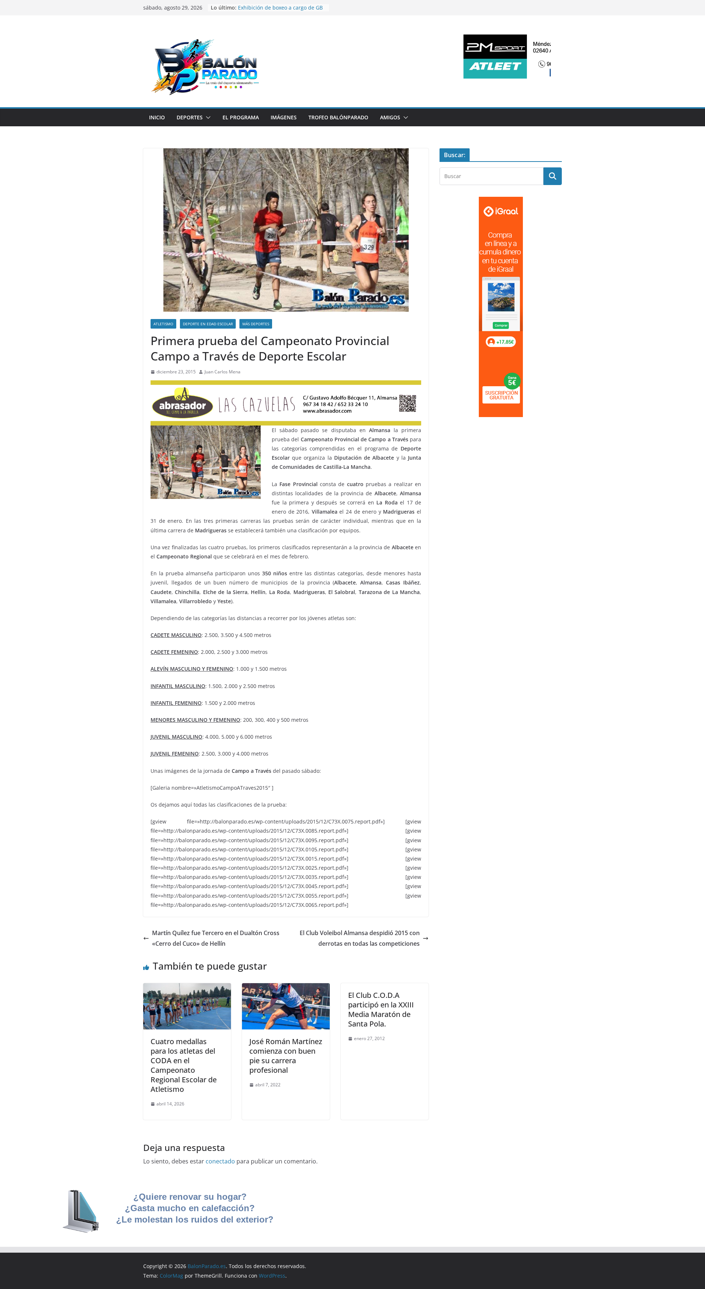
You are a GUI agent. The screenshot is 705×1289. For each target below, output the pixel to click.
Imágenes (284, 117)
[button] (207, 117)
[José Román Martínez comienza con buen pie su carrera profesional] (286, 988)
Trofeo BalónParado (338, 117)
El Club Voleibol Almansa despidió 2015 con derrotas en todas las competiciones (360, 938)
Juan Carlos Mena (223, 372)
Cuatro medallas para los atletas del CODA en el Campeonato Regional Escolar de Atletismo (184, 1065)
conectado (220, 1161)
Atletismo (163, 323)
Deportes (190, 117)
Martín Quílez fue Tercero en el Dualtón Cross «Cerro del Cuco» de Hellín (215, 938)
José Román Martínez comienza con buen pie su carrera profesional (285, 1055)
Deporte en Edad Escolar (208, 323)
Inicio (157, 117)
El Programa (241, 117)
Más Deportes (255, 323)
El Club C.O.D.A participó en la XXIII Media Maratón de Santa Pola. (381, 1009)
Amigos (390, 117)
